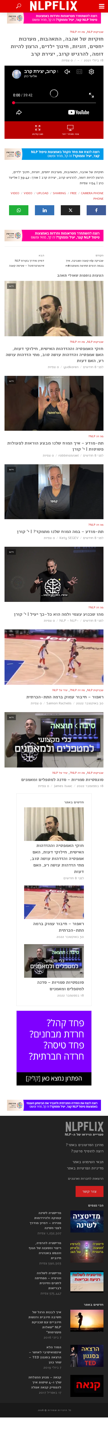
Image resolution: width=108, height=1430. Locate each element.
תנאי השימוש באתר (87, 1162)
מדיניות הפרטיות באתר (85, 1168)
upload (42, 193)
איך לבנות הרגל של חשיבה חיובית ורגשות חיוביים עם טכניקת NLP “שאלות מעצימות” (44, 1322)
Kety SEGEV (69, 537)
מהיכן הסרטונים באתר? (84, 1145)
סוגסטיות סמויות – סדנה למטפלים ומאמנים (62, 780)
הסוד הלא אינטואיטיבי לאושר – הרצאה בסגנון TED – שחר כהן (45, 1355)
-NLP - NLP (69, 620)
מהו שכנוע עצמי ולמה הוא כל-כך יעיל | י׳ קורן (58, 614)
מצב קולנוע (37, 134)
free (73, 193)
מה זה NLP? (77, 32)
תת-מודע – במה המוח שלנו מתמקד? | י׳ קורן (60, 531)
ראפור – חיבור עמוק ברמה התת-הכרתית (64, 697)
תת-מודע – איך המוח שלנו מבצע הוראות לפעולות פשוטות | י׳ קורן (55, 446)
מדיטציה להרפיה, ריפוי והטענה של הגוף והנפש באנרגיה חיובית (45, 1250)
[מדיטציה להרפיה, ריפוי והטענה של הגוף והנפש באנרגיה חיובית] (86, 1252)
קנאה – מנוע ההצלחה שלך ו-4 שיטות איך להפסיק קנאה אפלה (44, 1382)
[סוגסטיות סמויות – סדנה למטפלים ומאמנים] (54, 961)
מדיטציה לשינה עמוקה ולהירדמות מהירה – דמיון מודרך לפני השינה (45, 1220)
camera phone (92, 193)
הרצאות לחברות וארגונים (85, 1178)
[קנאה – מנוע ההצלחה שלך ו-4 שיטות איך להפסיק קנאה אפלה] (86, 1386)
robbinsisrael (69, 455)
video (28, 193)
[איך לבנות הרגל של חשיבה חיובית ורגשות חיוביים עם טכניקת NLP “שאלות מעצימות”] (86, 1321)
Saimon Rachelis (59, 703)
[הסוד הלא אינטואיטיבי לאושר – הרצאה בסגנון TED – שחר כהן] (86, 1356)
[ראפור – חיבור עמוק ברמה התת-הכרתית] (54, 902)
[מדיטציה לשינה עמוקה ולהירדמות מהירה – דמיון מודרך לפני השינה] (86, 1222)
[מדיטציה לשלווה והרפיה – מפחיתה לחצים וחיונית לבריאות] (86, 1282)
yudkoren (71, 367)
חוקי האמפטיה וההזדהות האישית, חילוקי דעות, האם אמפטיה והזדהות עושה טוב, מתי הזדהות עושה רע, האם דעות (54, 355)
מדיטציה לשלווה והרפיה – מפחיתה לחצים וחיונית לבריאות (48, 1280)
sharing (59, 193)
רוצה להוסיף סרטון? (87, 1151)
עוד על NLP (60, 690)
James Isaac (63, 786)
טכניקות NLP (95, 32)
